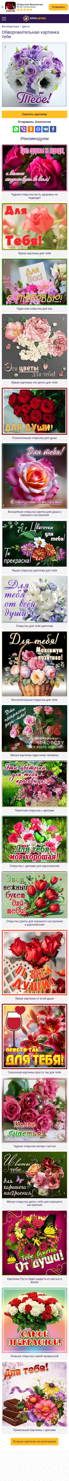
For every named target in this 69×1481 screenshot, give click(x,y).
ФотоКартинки (10, 26)
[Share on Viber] (23, 129)
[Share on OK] (31, 129)
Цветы (26, 26)
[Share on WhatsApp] (16, 129)
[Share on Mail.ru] (38, 129)
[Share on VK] (45, 129)
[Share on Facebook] (53, 129)
